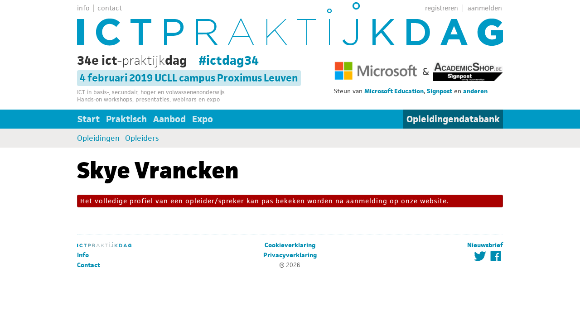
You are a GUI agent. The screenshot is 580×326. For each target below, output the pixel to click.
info (83, 8)
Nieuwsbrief (485, 245)
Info (83, 255)
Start (88, 119)
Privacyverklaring (290, 255)
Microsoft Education (394, 91)
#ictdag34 (229, 60)
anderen (475, 91)
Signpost (439, 91)
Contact (88, 265)
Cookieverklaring (290, 245)
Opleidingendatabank (453, 119)
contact (109, 8)
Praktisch (126, 119)
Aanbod (169, 119)
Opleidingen (98, 138)
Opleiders (142, 138)
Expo (202, 119)
